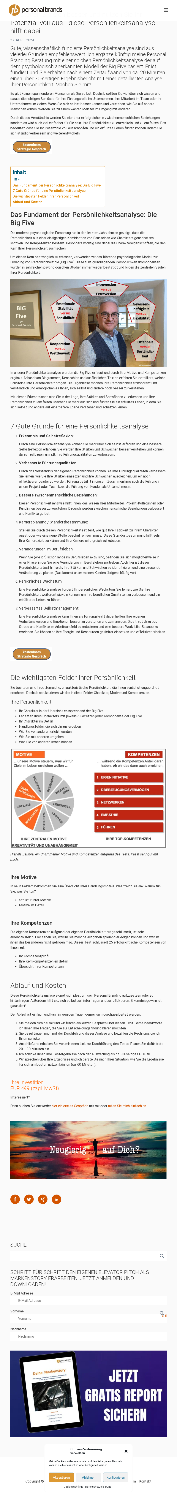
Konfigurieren (115, 1477)
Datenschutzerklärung (98, 1486)
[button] (126, 1451)
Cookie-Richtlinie (73, 1486)
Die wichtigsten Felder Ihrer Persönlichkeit (46, 196)
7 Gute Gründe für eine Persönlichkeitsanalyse (49, 191)
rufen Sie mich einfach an (127, 1106)
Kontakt (145, 1481)
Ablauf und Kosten (27, 202)
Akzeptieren (61, 1477)
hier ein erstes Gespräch (70, 1106)
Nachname (18, 1329)
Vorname (17, 1311)
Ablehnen (88, 1477)
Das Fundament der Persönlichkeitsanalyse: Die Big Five (57, 185)
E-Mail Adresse (21, 1293)
